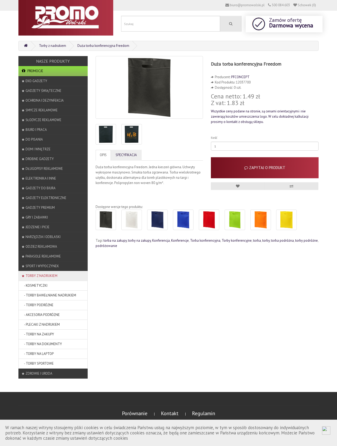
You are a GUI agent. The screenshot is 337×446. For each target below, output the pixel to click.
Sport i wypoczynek (42, 266)
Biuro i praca (36, 129)
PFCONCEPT (240, 77)
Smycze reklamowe (42, 110)
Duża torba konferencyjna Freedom (103, 45)
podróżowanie (106, 246)
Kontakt (170, 413)
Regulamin (203, 413)
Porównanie (135, 413)
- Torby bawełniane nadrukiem (49, 295)
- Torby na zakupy (38, 334)
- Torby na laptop (38, 353)
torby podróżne (306, 240)
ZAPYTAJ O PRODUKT (266, 167)
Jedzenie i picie (37, 227)
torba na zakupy (115, 240)
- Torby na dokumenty (42, 344)
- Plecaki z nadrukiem (41, 324)
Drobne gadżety (40, 159)
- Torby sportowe (38, 363)
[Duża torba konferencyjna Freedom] (149, 87)
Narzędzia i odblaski (43, 237)
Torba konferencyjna (205, 240)
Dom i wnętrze (38, 149)
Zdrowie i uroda (39, 373)
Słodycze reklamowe (43, 120)
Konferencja (161, 240)
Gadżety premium (40, 207)
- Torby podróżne (37, 305)
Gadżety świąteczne (43, 90)
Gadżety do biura (41, 188)
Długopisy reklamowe (44, 168)
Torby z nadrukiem (52, 45)
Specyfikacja (126, 155)
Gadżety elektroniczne (46, 198)
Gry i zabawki (37, 217)
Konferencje (180, 240)
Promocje (35, 71)
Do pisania (34, 139)
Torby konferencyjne (237, 240)
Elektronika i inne (41, 178)
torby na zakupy (139, 240)
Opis (103, 155)
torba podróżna (282, 240)
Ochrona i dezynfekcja (45, 100)
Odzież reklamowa (41, 246)
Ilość (214, 138)
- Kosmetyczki (34, 285)
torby (266, 240)
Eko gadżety (36, 81)
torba (257, 240)
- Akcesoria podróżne (41, 315)
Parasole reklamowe (43, 256)
